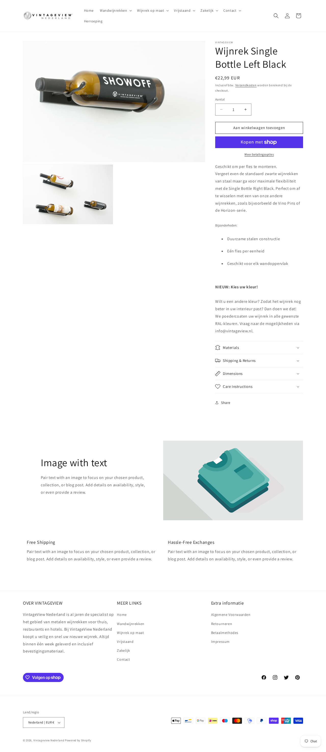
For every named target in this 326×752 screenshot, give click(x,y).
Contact (123, 659)
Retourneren (221, 623)
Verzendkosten (246, 85)
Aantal (220, 99)
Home (122, 614)
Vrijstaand (125, 641)
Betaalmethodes (224, 632)
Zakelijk (123, 650)
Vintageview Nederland (48, 740)
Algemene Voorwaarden (231, 614)
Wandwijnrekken (130, 623)
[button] (115, 10)
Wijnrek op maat (130, 632)
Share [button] (225, 402)
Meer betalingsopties (259, 154)
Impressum (220, 641)
